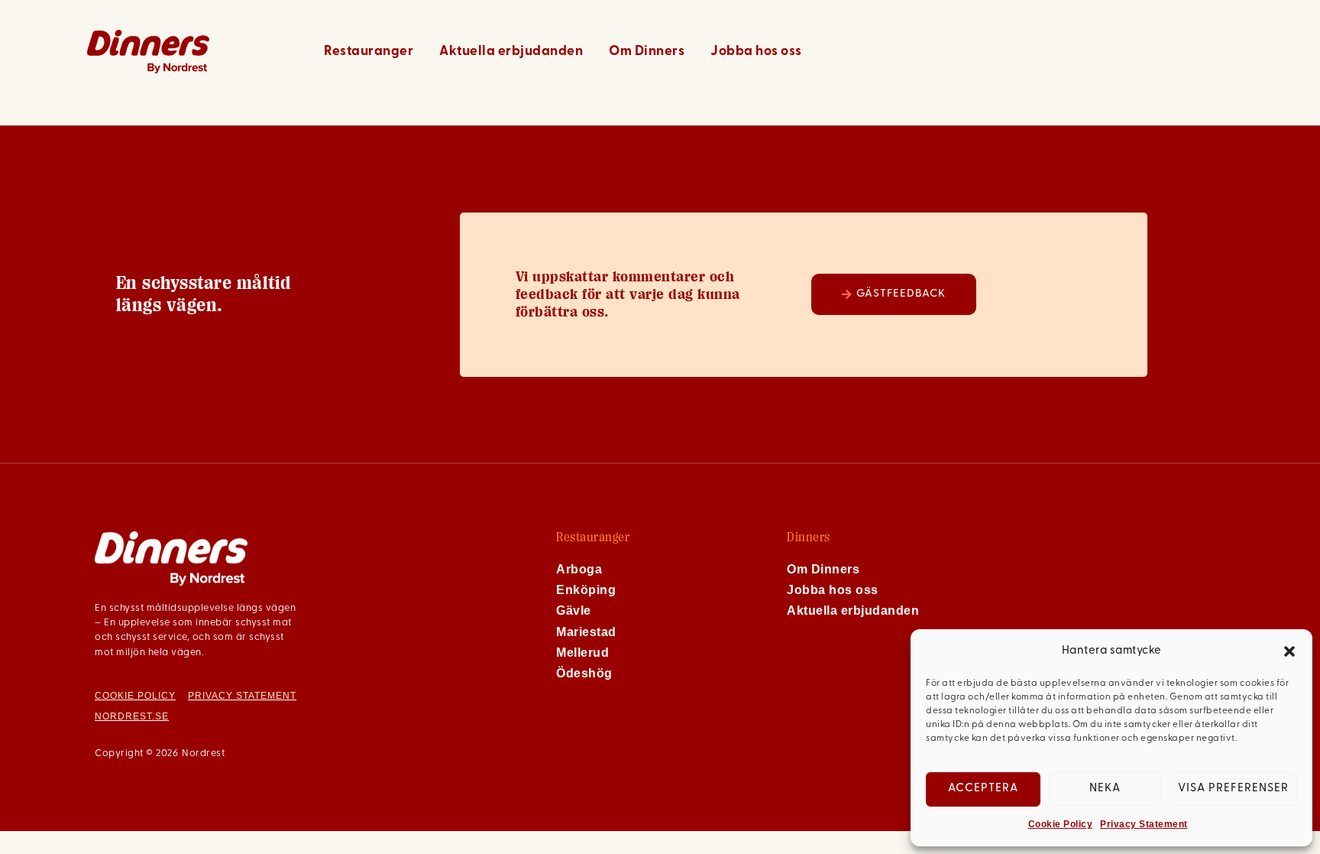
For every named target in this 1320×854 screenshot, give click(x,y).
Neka (1105, 788)
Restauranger (368, 51)
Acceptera (983, 788)
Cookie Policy (1060, 824)
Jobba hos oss (756, 51)
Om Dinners (646, 51)
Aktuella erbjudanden (511, 51)
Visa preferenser (1233, 788)
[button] (1289, 651)
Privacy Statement (1144, 824)
